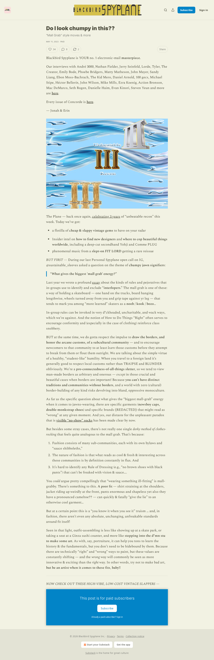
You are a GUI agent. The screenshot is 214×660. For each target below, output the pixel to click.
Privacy (111, 636)
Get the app (123, 644)
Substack (90, 653)
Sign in (203, 10)
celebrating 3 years (106, 216)
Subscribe (186, 10)
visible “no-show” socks (74, 420)
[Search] (165, 10)
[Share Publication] (173, 10)
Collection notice (135, 636)
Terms (120, 636)
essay (96, 282)
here (55, 93)
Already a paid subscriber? (107, 617)
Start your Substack (98, 644)
